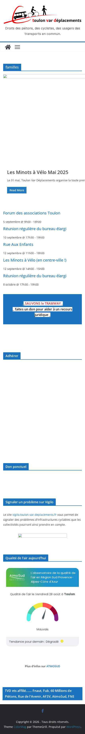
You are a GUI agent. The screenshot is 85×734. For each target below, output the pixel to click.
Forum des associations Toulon (31, 213)
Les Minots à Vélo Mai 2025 (37, 172)
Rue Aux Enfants (18, 244)
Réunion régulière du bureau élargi (34, 228)
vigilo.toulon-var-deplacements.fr (34, 515)
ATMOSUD (53, 666)
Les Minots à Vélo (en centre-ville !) (34, 260)
